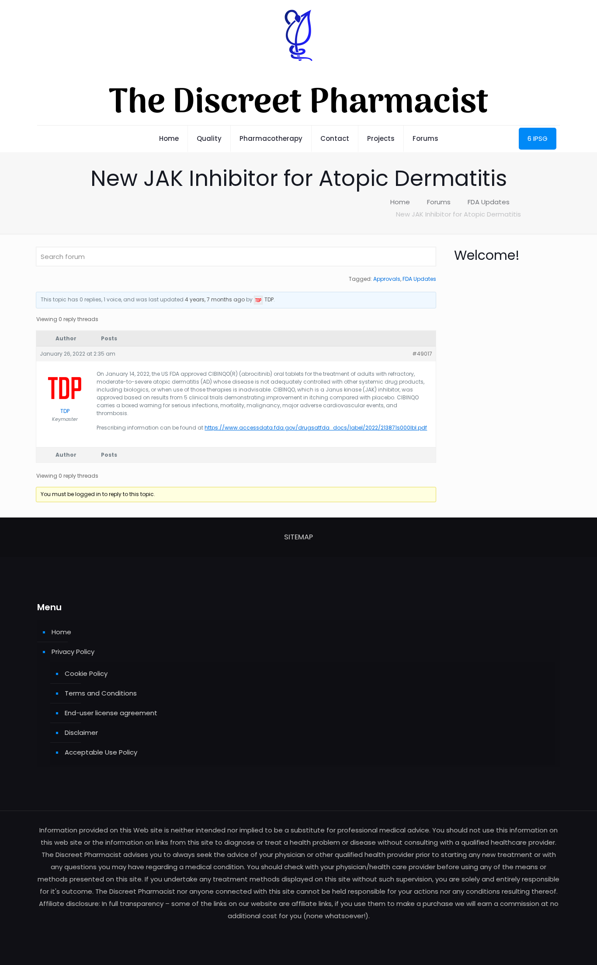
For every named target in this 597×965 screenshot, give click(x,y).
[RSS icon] (298, 932)
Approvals (386, 279)
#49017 (422, 353)
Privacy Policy (73, 651)
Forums (439, 201)
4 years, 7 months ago (215, 299)
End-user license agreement (111, 712)
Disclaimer (81, 732)
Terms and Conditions (101, 693)
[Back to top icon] (555, 947)
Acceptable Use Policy (101, 752)
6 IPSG (538, 138)
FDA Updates (489, 201)
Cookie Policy (86, 673)
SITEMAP (298, 537)
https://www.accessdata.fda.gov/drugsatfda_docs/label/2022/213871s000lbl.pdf (316, 427)
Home (400, 201)
